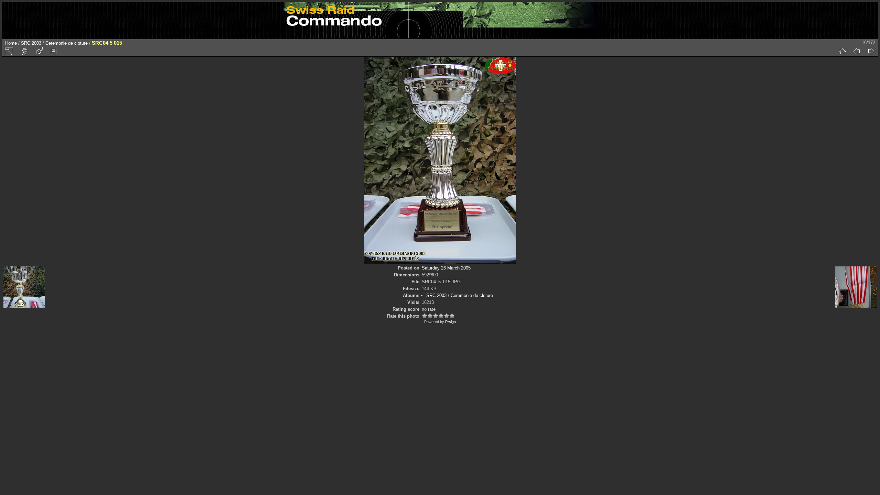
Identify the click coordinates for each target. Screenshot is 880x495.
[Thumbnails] (842, 51)
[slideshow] (25, 51)
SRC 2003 (31, 43)
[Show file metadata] (39, 51)
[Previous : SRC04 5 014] (856, 51)
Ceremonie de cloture (66, 43)
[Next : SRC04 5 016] (871, 51)
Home (11, 43)
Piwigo (450, 322)
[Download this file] (53, 51)
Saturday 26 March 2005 (446, 268)
